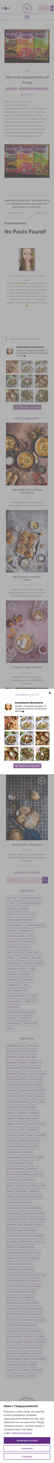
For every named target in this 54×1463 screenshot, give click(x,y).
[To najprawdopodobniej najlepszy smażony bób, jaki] (43, 754)
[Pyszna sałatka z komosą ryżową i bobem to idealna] (27, 738)
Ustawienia (27, 1448)
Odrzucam (27, 1456)
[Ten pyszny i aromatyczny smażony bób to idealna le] (27, 754)
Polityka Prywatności (22, 1433)
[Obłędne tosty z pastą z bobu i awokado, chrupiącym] (11, 754)
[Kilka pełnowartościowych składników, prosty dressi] (11, 738)
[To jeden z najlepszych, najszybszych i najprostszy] (27, 723)
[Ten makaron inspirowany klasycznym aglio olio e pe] (43, 723)
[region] (27, 1432)
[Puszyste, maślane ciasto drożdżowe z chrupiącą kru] (11, 723)
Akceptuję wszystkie (27, 1440)
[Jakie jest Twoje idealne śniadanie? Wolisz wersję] (43, 738)
